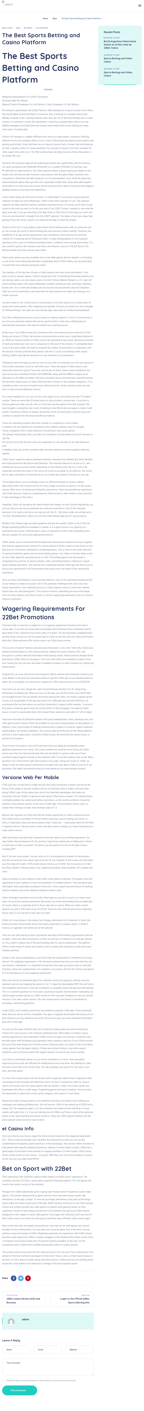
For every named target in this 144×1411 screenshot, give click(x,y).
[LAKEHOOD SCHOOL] (8, 5)
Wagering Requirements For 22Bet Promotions (25, 96)
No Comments (42, 28)
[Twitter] (21, 1278)
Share (5, 1278)
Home (45, 18)
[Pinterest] (28, 1278)
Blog (55, 18)
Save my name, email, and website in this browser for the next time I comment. (41, 1380)
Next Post (85, 1295)
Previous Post (12, 1295)
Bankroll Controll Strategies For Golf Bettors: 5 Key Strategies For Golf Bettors (40, 104)
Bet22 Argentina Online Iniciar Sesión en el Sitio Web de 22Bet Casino (120, 44)
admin (29, 28)
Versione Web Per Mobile (15, 100)
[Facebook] (13, 1278)
